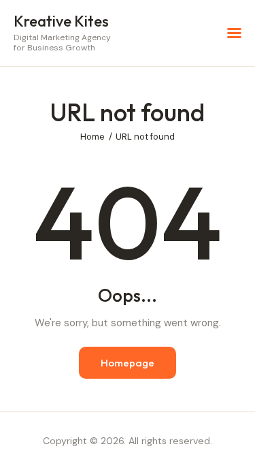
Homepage (127, 362)
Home (92, 136)
